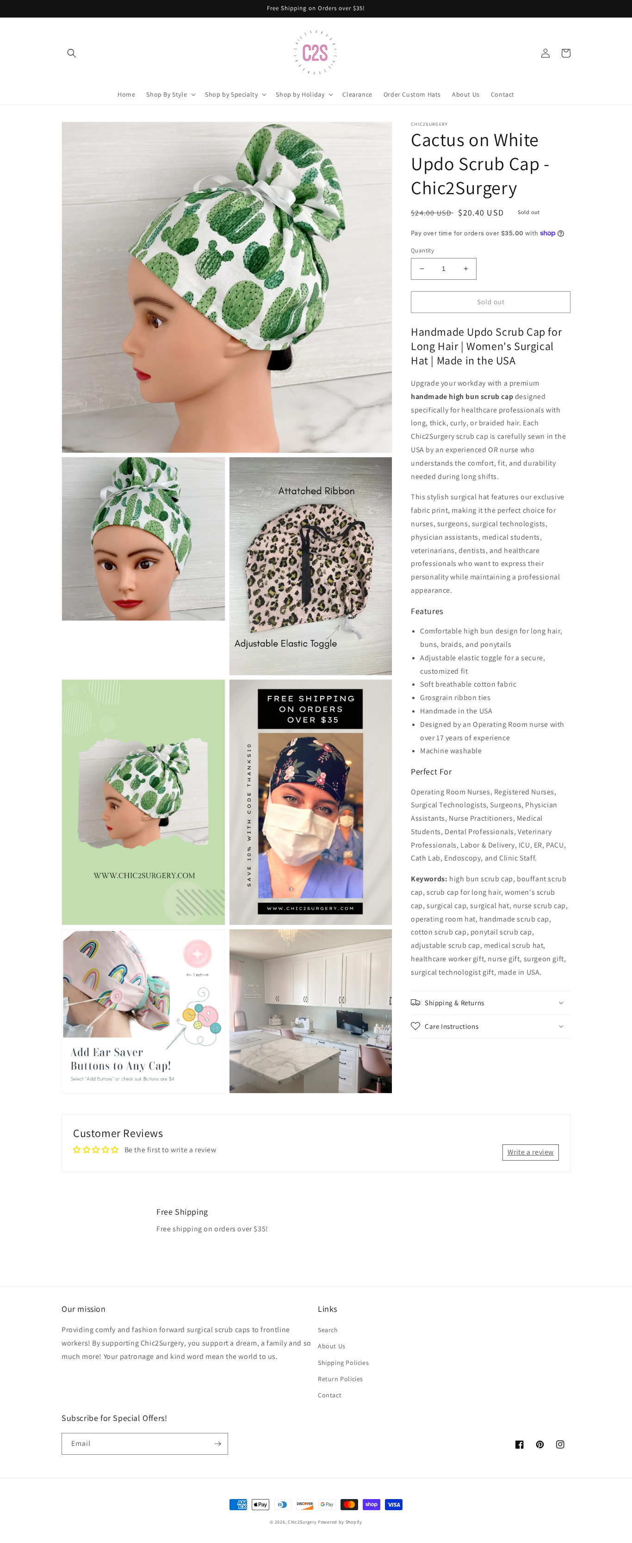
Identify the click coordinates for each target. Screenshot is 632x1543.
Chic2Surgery (302, 1522)
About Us (332, 1346)
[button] (72, 53)
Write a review (531, 1152)
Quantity (422, 250)
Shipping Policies (343, 1363)
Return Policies (340, 1379)
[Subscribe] (217, 1444)
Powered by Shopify (340, 1522)
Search (328, 1330)
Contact (329, 1395)
